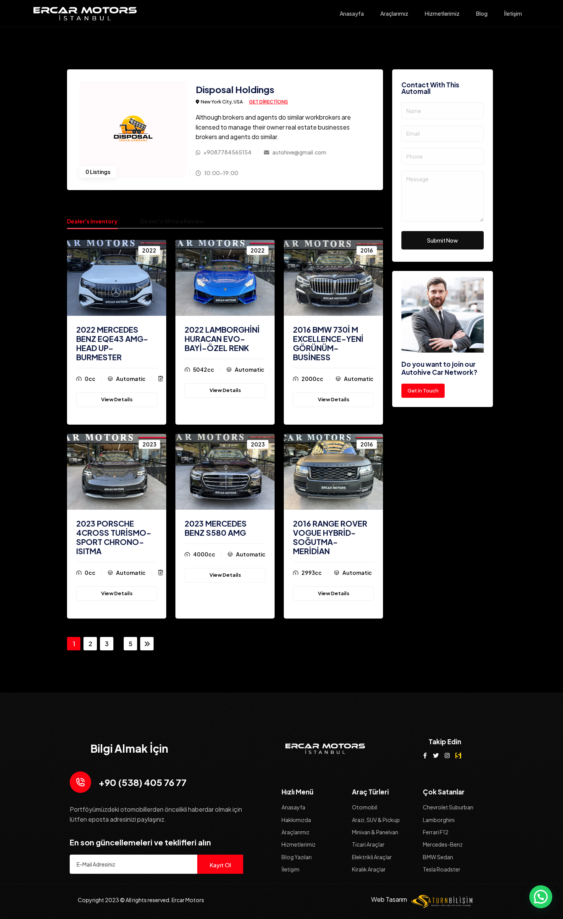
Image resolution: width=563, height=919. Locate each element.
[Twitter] (436, 755)
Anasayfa (352, 13)
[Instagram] (447, 755)
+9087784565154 (227, 152)
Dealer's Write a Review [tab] (172, 221)
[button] (540, 896)
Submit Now (442, 240)
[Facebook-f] (425, 755)
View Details (117, 399)
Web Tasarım (389, 899)
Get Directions (268, 102)
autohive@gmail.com (299, 152)
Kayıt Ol (220, 864)
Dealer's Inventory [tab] (92, 221)
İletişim (513, 13)
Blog (482, 13)
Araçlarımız (394, 13)
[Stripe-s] (458, 755)
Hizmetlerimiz (442, 13)
